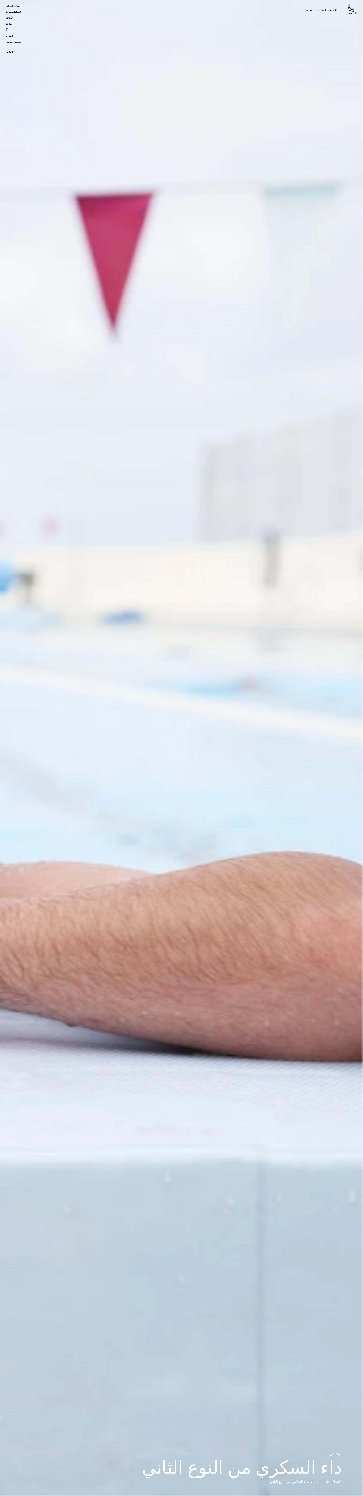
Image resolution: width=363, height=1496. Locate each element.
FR (307, 10)
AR (311, 10)
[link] (7, 30)
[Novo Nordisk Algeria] (348, 9)
